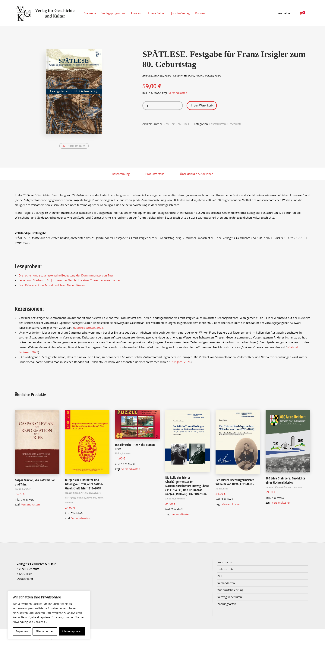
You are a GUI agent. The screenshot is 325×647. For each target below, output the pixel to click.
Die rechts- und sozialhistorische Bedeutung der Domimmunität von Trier (66, 275)
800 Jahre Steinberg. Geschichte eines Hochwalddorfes (285, 480)
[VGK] (44, 13)
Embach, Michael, (153, 75)
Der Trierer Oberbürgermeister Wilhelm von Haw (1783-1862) (235, 482)
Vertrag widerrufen (229, 597)
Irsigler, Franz (213, 75)
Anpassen (22, 631)
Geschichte (234, 124)
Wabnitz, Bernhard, (87, 497)
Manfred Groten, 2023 (88, 327)
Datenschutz (225, 569)
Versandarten (226, 583)
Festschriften (217, 124)
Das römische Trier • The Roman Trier (135, 447)
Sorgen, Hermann (293, 486)
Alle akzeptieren (72, 631)
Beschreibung (121, 174)
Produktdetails (154, 174)
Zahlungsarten (226, 604)
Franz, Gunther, (174, 75)
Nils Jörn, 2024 (181, 362)
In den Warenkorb (202, 105)
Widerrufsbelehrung (230, 590)
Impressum (224, 562)
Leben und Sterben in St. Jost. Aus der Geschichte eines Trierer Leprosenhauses (70, 280)
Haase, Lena (222, 488)
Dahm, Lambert (123, 453)
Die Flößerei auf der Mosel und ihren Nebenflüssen (52, 285)
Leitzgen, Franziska (175, 498)
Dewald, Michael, (275, 486)
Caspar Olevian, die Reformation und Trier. (35, 482)
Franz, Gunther (22, 488)
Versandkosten (178, 93)
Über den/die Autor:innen (196, 174)
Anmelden (285, 13)
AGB (220, 576)
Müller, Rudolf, (73, 492)
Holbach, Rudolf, (194, 75)
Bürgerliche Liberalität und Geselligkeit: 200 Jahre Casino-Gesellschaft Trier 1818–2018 (84, 484)
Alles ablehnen (45, 631)
